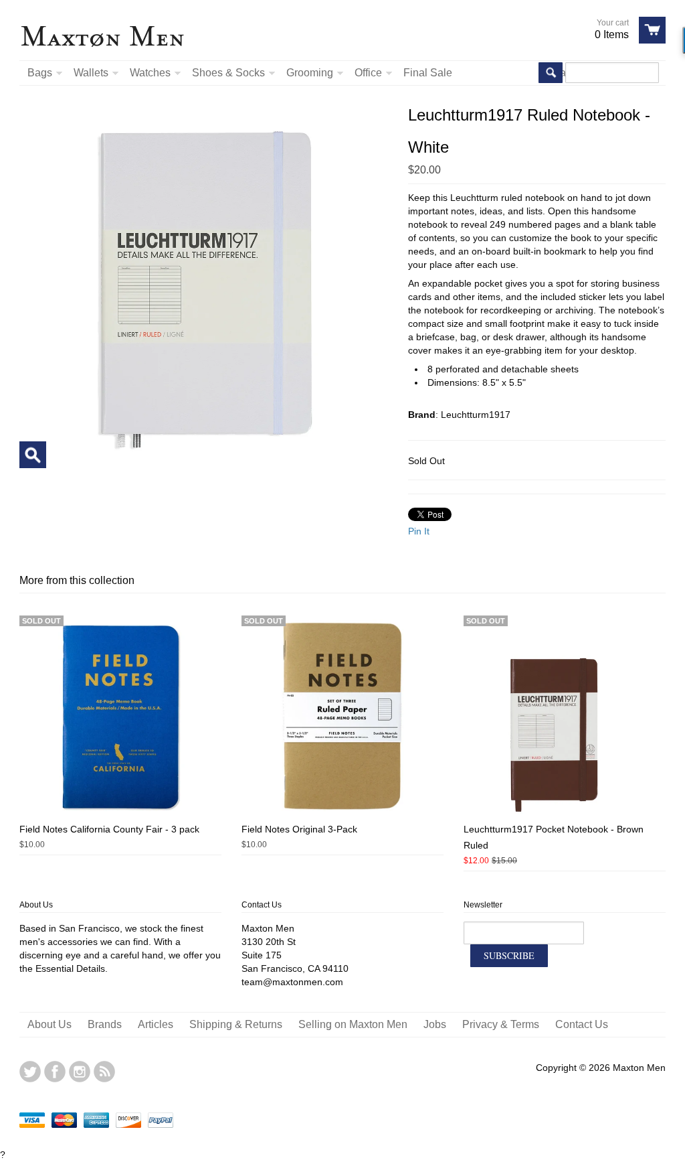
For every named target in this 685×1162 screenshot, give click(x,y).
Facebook (55, 1071)
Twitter (30, 1071)
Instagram (79, 1071)
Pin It (418, 531)
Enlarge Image (32, 454)
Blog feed (104, 1071)
